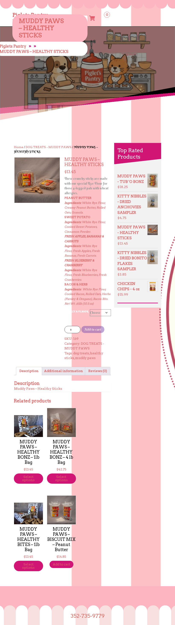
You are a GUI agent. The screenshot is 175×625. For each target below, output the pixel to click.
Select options (28, 478)
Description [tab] (29, 371)
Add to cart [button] (61, 564)
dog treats (81, 353)
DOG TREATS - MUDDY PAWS (48, 147)
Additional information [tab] (63, 371)
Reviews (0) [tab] (97, 371)
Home (18, 147)
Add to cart (93, 329)
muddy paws (85, 358)
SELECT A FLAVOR (77, 311)
